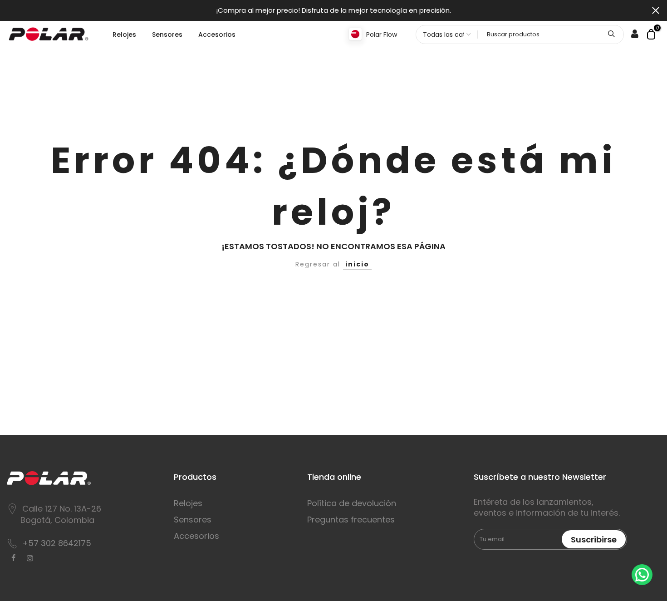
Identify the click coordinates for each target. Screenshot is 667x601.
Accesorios (216, 34)
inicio (357, 264)
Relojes (124, 34)
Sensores (167, 34)
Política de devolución (351, 503)
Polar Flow (381, 34)
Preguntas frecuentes (351, 519)
